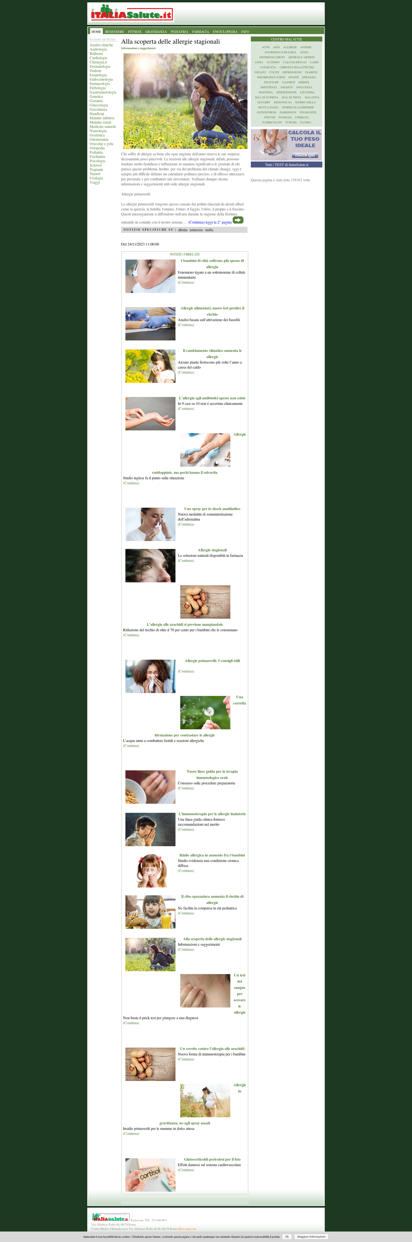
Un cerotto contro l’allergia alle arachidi (212, 1048)
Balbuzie (96, 53)
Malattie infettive (102, 117)
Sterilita (302, 117)
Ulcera (305, 122)
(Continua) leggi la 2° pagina (210, 221)
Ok (287, 1236)
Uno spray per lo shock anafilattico (212, 508)
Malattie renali (100, 122)
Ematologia (98, 74)
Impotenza (269, 87)
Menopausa (283, 102)
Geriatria (96, 100)
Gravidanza (98, 109)
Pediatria (96, 152)
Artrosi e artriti (301, 57)
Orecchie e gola (101, 143)
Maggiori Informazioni (311, 1236)
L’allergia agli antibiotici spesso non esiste (212, 398)
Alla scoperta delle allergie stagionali (212, 938)
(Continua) (186, 282)
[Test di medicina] (286, 159)
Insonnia (266, 92)
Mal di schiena (266, 97)
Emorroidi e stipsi (271, 77)
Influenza (304, 87)
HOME (96, 31)
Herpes (304, 82)
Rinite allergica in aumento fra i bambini (212, 855)
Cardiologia (98, 57)
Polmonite (308, 112)
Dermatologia (100, 66)
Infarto (287, 87)
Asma (259, 62)
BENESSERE (114, 31)
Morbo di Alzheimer (298, 107)
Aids (276, 47)
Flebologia (98, 87)
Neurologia (98, 130)
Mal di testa (291, 97)
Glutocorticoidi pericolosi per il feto (212, 1159)
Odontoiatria (99, 139)
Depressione (292, 72)
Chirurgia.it (98, 61)
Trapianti (96, 169)
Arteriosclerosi (272, 57)
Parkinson (288, 112)
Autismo (273, 62)
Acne (266, 47)
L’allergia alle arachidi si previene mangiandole (185, 624)
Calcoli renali (295, 62)
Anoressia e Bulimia (280, 52)
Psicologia (97, 160)
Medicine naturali (103, 126)
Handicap (97, 113)
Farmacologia (100, 83)
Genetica (96, 96)
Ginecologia (99, 104)
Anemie (305, 47)
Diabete (95, 70)
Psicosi (269, 117)
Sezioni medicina (102, 39)
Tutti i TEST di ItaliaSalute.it (286, 164)
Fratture (271, 82)
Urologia (96, 177)
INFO (245, 31)
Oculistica (97, 134)
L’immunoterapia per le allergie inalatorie (212, 813)
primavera (196, 229)
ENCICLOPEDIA (225, 31)
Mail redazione (187, 1228)
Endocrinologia (101, 79)
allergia (182, 229)
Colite (274, 72)
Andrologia (98, 49)
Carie (314, 62)
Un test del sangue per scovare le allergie (240, 993)
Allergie (290, 47)
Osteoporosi (266, 112)
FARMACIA (200, 31)
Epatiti (293, 77)
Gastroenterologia (103, 91)
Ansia (304, 52)
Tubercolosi (272, 122)
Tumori (95, 173)
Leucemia (307, 92)
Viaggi (95, 182)
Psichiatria (97, 156)
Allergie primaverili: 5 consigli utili (212, 660)
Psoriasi (285, 117)
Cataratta (268, 67)
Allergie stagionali (212, 550)
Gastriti (288, 82)
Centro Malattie (286, 39)
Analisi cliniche (101, 44)
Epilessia (309, 77)
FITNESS (135, 31)
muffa (209, 229)
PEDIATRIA (179, 31)
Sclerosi (96, 164)
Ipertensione (286, 92)
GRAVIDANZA (156, 31)
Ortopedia (97, 147)
